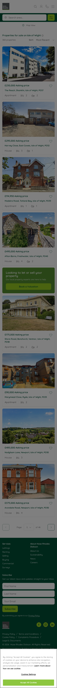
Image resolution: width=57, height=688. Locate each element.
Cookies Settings (28, 674)
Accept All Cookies (28, 682)
